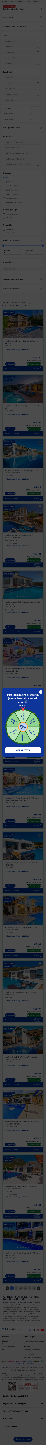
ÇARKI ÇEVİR (23, 750)
